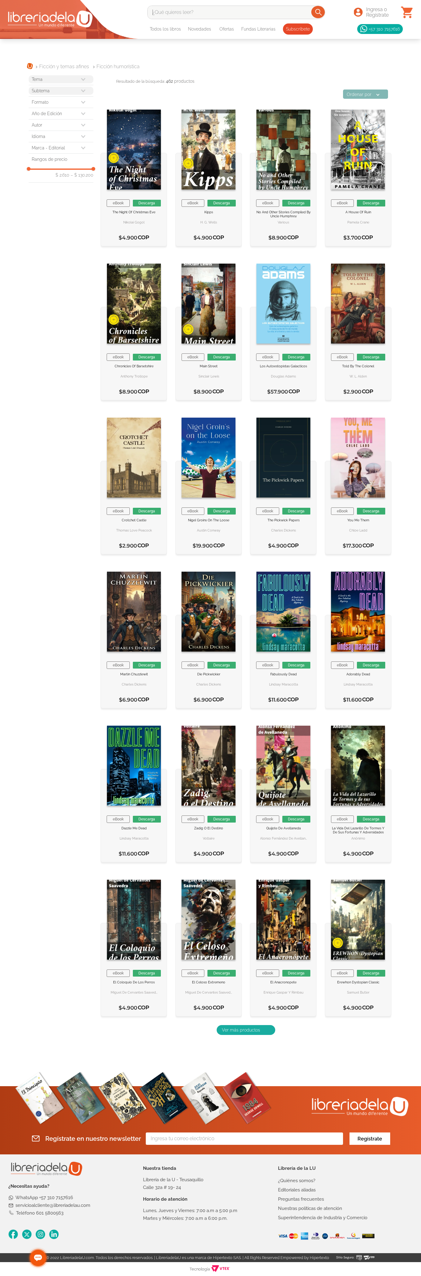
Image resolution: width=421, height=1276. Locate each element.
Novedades (199, 29)
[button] (61, 102)
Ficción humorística (118, 66)
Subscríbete (298, 29)
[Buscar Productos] (318, 12)
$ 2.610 (62, 175)
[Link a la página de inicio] (30, 66)
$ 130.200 (82, 175)
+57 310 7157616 (384, 28)
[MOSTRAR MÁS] (246, 1030)
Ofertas (226, 29)
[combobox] (236, 12)
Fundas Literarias (258, 29)
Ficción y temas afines (64, 66)
